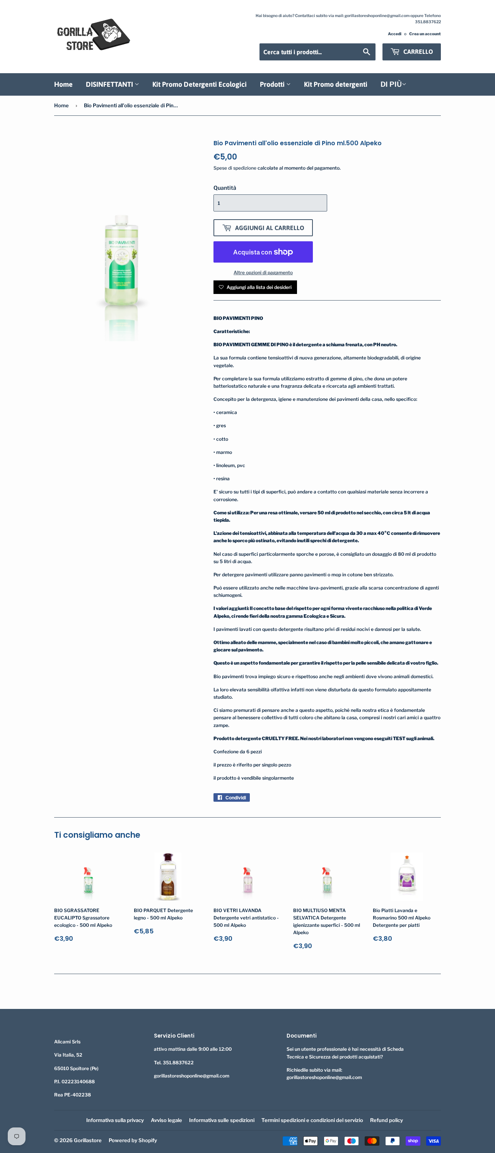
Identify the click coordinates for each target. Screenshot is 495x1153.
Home (63, 84)
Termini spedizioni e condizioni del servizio (312, 1120)
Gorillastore (88, 1140)
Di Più (391, 84)
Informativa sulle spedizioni (221, 1120)
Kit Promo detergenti (335, 84)
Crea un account (425, 33)
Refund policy (386, 1120)
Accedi (394, 33)
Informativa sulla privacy (115, 1120)
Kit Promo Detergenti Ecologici (199, 84)
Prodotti (273, 84)
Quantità (224, 187)
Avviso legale (166, 1120)
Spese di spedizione (234, 168)
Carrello (417, 51)
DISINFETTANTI (110, 84)
